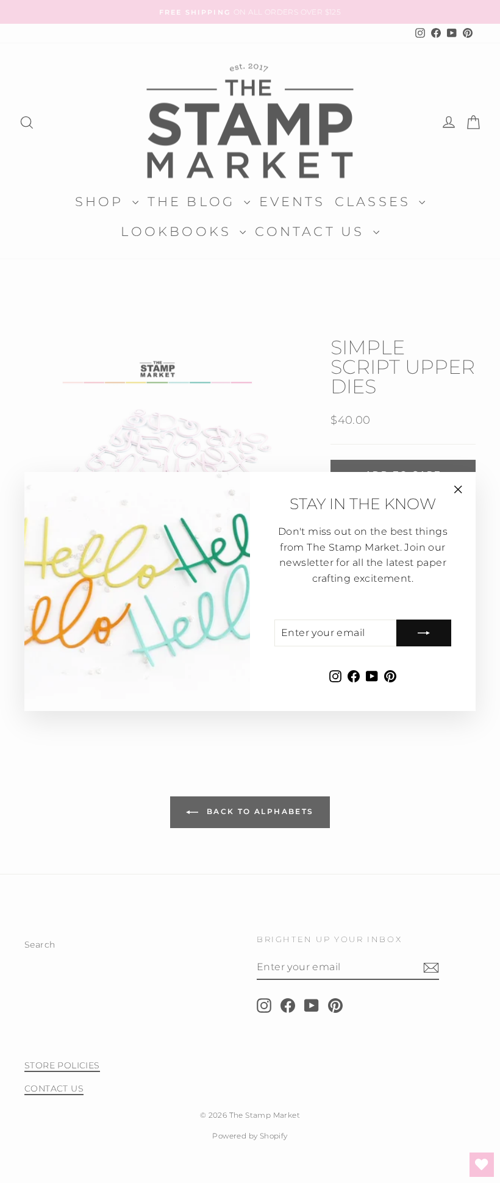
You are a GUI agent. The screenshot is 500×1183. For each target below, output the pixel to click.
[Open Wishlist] (482, 1165)
